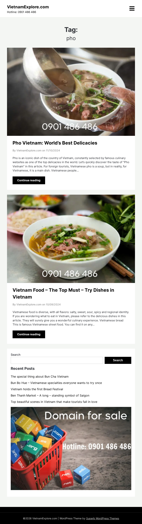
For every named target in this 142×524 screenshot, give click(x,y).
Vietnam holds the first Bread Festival (37, 389)
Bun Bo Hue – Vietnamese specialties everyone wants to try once (56, 383)
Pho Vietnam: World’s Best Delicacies (55, 143)
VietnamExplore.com (28, 6)
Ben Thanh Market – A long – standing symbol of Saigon (50, 395)
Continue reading (28, 180)
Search (16, 354)
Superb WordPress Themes (102, 518)
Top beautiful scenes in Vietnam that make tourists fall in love (54, 402)
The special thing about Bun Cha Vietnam (40, 376)
